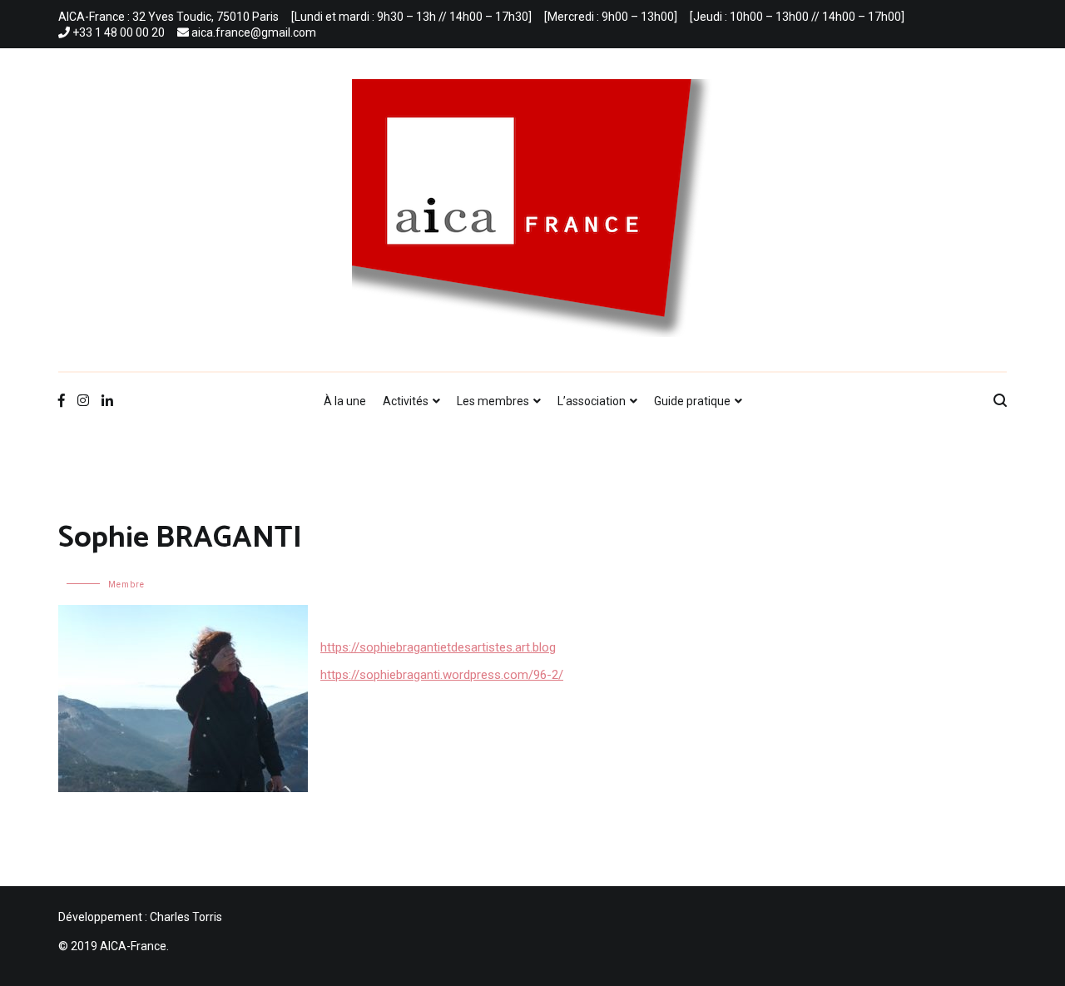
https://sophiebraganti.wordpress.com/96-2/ (441, 674)
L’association (591, 401)
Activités (405, 401)
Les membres (493, 401)
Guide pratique (692, 401)
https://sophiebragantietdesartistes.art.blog (438, 647)
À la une (345, 401)
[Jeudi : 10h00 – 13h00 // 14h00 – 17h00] (797, 16)
